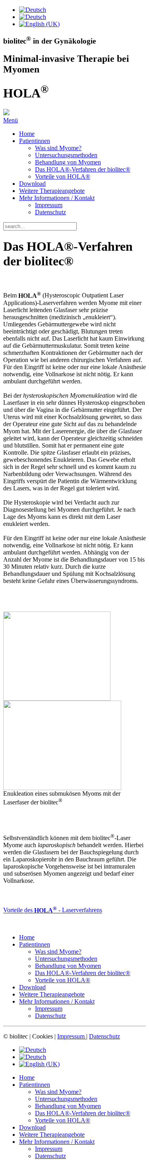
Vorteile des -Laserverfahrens (52, 910)
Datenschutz (50, 212)
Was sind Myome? (58, 148)
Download (32, 183)
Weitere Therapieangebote (52, 190)
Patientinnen (34, 140)
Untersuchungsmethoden (66, 155)
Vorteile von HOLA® (62, 176)
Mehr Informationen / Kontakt (57, 197)
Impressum (48, 205)
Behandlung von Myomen (68, 162)
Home (27, 133)
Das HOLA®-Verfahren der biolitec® (82, 169)
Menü (10, 120)
